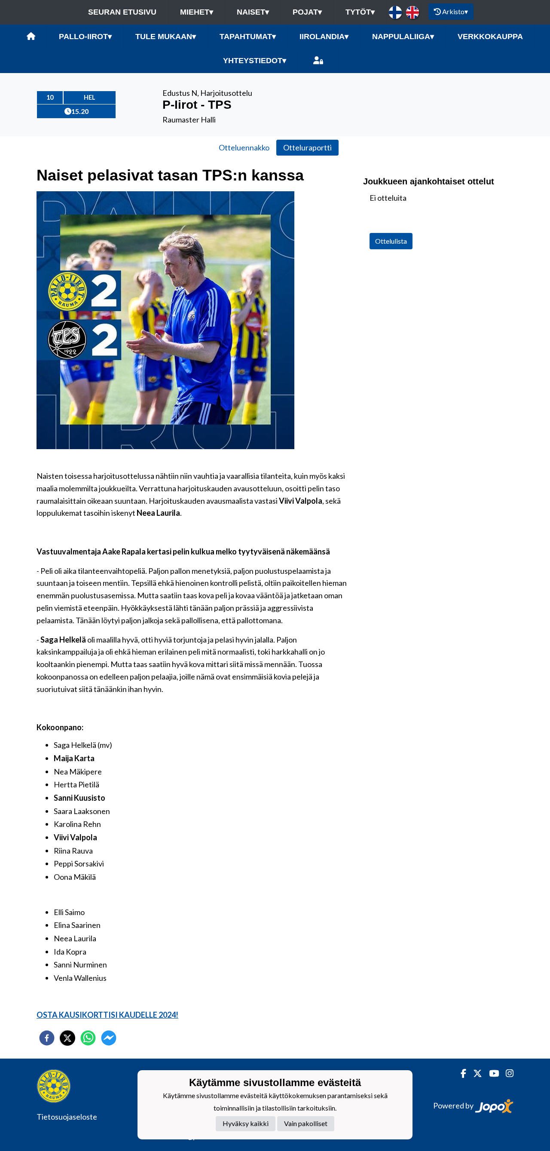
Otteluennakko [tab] (244, 147)
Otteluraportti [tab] (307, 147)
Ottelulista (391, 241)
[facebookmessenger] (108, 1038)
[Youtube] (490, 1073)
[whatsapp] (88, 1038)
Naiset (253, 12)
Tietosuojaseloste (67, 1116)
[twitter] (67, 1038)
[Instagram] (506, 1073)
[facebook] (47, 1038)
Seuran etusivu (122, 12)
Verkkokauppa (490, 36)
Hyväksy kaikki (246, 1124)
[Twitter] (474, 1073)
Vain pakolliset (305, 1124)
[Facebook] (460, 1073)
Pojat (307, 12)
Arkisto (455, 11)
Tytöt (360, 12)
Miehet (196, 12)
